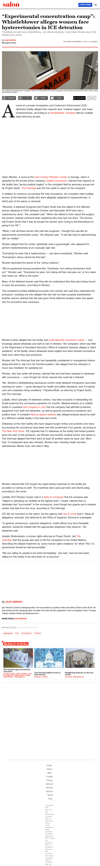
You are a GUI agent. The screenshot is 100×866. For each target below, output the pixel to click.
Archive (49, 792)
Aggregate (7, 633)
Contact (49, 777)
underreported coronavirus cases (66, 340)
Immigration (26, 633)
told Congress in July (34, 407)
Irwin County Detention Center (51, 177)
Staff (49, 773)
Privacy (49, 780)
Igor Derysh (10, 40)
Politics (37, 633)
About (49, 769)
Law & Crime (69, 514)
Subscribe (85, 5)
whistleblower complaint (62, 113)
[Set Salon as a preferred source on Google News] (79, 98)
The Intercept (28, 188)
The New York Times (13, 431)
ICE (16, 633)
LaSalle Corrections (56, 181)
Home (49, 766)
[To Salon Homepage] (11, 4)
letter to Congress (53, 497)
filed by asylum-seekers (43, 415)
